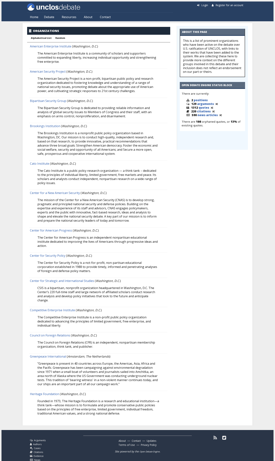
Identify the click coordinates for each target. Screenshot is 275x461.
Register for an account (229, 5)
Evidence (39, 456)
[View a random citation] (213, 111)
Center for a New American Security (55, 193)
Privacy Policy (149, 445)
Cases (37, 448)
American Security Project (48, 71)
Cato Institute (39, 164)
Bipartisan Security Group (48, 101)
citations (204, 111)
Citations (38, 452)
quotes (204, 107)
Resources (69, 17)
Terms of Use (126, 445)
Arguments (40, 440)
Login (204, 5)
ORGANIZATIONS (46, 31)
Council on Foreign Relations (50, 335)
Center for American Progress (51, 230)
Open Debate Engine (150, 451)
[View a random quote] (212, 107)
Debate (49, 17)
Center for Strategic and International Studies (62, 281)
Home (34, 17)
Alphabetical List (41, 38)
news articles (208, 115)
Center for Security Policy (47, 256)
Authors (37, 444)
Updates (151, 441)
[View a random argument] (217, 104)
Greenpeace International (48, 356)
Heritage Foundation (44, 394)
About (88, 17)
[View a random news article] (221, 115)
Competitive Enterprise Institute (52, 310)
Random (60, 38)
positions (201, 100)
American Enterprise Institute (50, 46)
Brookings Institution (45, 126)
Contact (105, 17)
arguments (205, 104)
